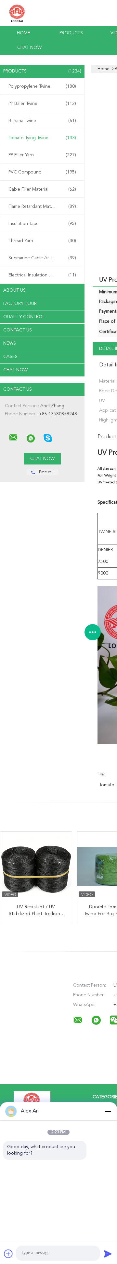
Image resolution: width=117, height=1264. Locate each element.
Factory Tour (20, 303)
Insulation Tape (42, 223)
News (9, 343)
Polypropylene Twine (42, 86)
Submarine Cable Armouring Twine (43, 258)
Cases (10, 356)
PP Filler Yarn (42, 155)
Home (23, 33)
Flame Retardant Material (42, 206)
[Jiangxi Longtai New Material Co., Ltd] (13, 437)
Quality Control (24, 317)
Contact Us (17, 330)
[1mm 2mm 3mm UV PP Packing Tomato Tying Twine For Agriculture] (36, 867)
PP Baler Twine (42, 103)
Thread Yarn (42, 241)
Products (71, 33)
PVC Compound (42, 172)
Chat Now (29, 47)
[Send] (108, 1254)
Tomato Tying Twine (42, 138)
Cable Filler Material (42, 189)
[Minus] (108, 1111)
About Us (14, 290)
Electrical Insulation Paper (42, 275)
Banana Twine (42, 120)
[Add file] (8, 1254)
